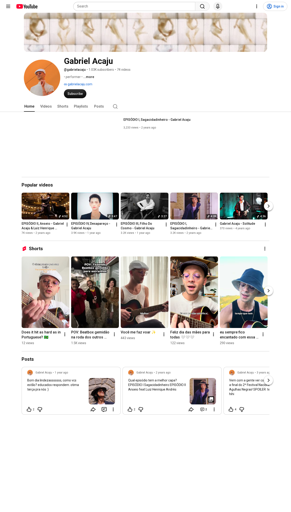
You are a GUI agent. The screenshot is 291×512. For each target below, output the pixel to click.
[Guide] (8, 6)
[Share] (93, 409)
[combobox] (135, 6)
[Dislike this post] (39, 409)
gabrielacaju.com (79, 84)
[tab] (29, 106)
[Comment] (104, 409)
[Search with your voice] (217, 6)
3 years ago (264, 372)
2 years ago (163, 372)
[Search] (202, 6)
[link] (71, 392)
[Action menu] (113, 409)
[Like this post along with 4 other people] (231, 409)
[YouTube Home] (27, 6)
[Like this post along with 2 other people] (29, 409)
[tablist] (145, 106)
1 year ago (61, 372)
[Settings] (256, 6)
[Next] (268, 206)
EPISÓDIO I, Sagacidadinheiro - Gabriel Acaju (157, 119)
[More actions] (67, 224)
